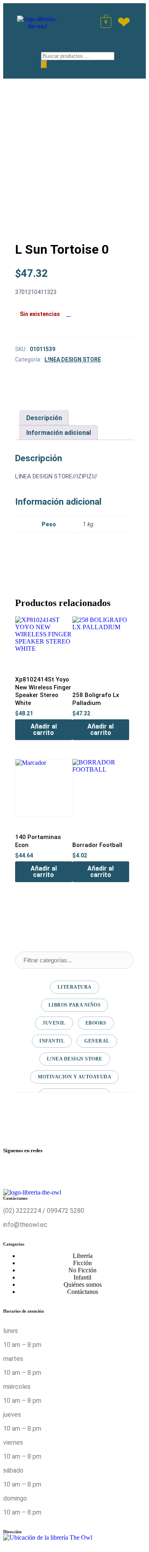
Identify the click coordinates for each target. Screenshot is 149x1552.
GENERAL (97, 1041)
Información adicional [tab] (58, 432)
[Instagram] (61, 1170)
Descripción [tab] (44, 418)
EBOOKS (95, 1023)
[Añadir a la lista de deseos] (68, 314)
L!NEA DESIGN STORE (73, 359)
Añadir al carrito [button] (44, 730)
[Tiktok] (108, 1170)
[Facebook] (13, 1170)
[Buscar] (44, 64)
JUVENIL (54, 1023)
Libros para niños (74, 1005)
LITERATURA (75, 987)
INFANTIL (51, 1041)
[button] (23, 57)
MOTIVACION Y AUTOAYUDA (74, 1077)
